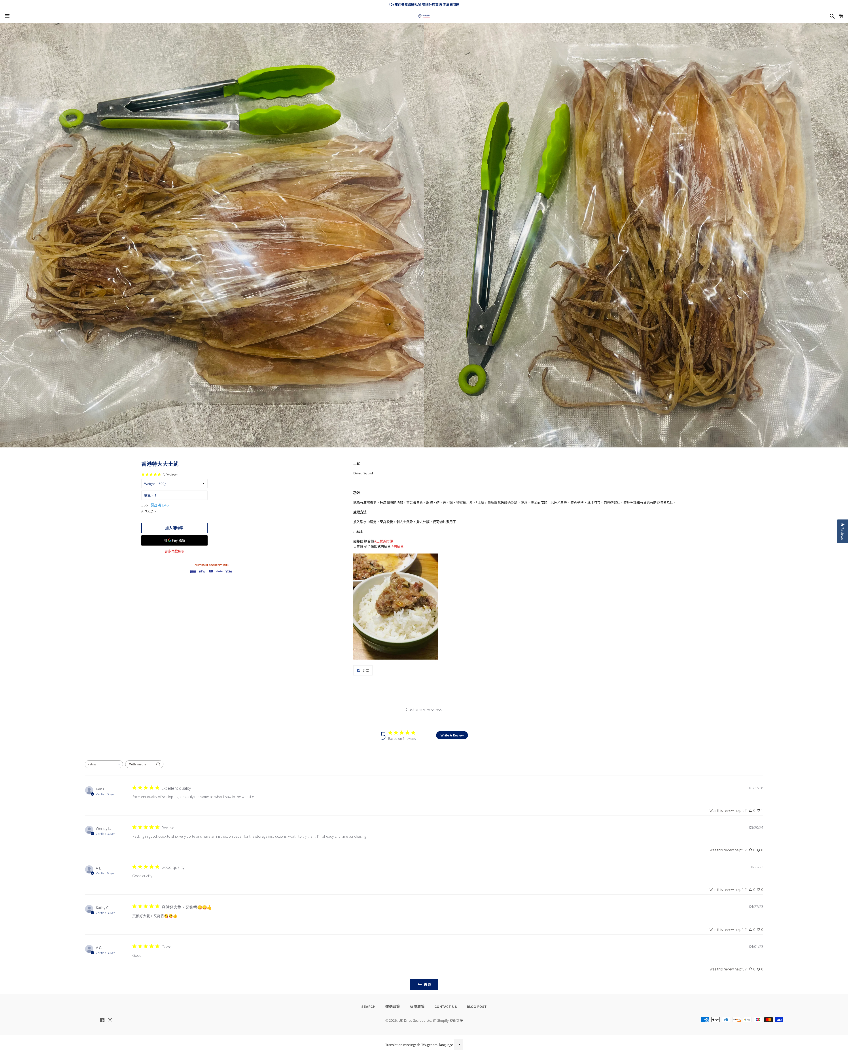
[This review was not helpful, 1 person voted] (758, 810)
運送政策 (392, 1006)
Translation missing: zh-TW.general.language (419, 1044)
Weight (149, 483)
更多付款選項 (174, 551)
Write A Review (452, 735)
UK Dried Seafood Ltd (415, 1020)
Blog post (477, 1006)
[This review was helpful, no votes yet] (750, 810)
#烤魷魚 (398, 546)
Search (368, 1006)
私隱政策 (417, 1006)
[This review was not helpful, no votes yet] (758, 850)
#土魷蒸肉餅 (383, 541)
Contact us (446, 1006)
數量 (147, 495)
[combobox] (104, 764)
